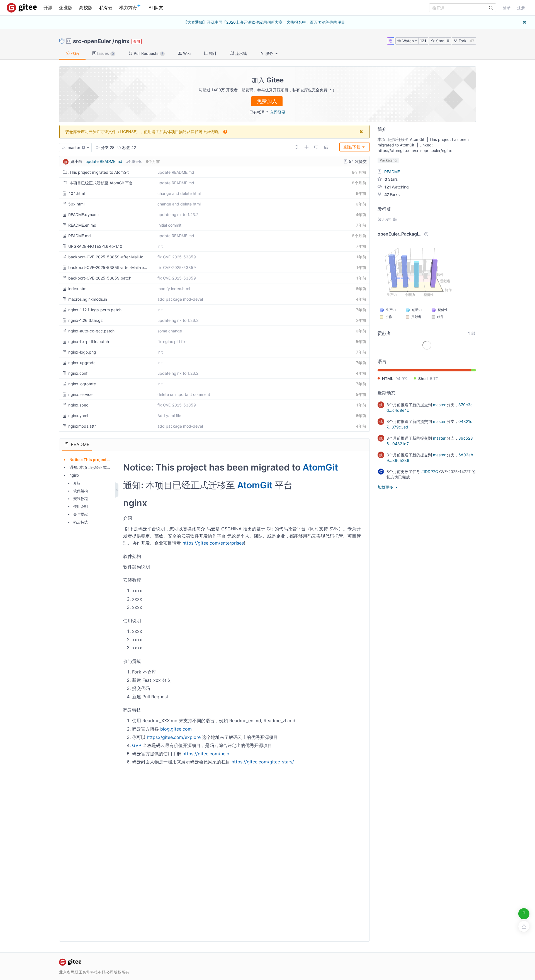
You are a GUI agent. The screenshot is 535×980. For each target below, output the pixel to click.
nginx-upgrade (82, 362)
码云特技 (80, 522)
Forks (392, 194)
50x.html (76, 204)
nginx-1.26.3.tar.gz (85, 320)
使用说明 (80, 506)
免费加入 (267, 101)
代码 (74, 53)
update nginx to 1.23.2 (177, 214)
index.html (77, 288)
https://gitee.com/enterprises (213, 543)
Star (439, 40)
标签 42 (128, 147)
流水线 (240, 53)
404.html (76, 193)
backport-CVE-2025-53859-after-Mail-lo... (107, 256)
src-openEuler (92, 41)
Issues (105, 53)
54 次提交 (357, 161)
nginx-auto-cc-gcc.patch (91, 331)
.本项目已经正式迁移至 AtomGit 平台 (100, 182)
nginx (122, 41)
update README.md (104, 161)
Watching (397, 187)
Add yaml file (169, 415)
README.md (79, 235)
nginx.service (80, 394)
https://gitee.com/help (206, 753)
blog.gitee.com (176, 729)
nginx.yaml (78, 415)
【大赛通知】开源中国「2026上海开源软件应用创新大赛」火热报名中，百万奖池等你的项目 (264, 22)
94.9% (401, 378)
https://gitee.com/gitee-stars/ (263, 762)
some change (169, 331)
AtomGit (320, 467)
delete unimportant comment (183, 394)
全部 (471, 333)
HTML (387, 378)
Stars (391, 179)
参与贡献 (80, 514)
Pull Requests (148, 53)
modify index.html (173, 288)
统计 (212, 53)
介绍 (77, 483)
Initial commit (169, 225)
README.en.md (82, 225)
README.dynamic (84, 214)
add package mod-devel (180, 299)
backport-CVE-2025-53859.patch (99, 278)
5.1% (434, 378)
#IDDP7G (429, 471)
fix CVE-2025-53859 (176, 256)
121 (423, 40)
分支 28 (107, 147)
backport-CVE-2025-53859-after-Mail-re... (107, 267)
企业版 (65, 7)
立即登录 (278, 112)
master (439, 404)
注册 (521, 7)
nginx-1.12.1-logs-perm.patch (94, 309)
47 (472, 40)
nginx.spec (78, 405)
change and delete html (179, 193)
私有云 (106, 7)
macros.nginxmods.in (87, 299)
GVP (136, 745)
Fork (462, 40)
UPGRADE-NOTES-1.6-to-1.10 (95, 246)
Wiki (186, 53)
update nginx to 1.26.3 (178, 320)
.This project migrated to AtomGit (98, 172)
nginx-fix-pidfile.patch (88, 341)
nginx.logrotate (82, 383)
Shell (423, 378)
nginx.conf (77, 373)
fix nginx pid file (171, 341)
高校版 (86, 7)
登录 (506, 7)
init (160, 246)
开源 (47, 7)
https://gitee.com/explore (174, 737)
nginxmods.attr (82, 426)
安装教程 (80, 498)
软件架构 (80, 491)
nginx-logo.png (82, 352)
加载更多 (386, 487)
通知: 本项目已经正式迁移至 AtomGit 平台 (106, 467)
